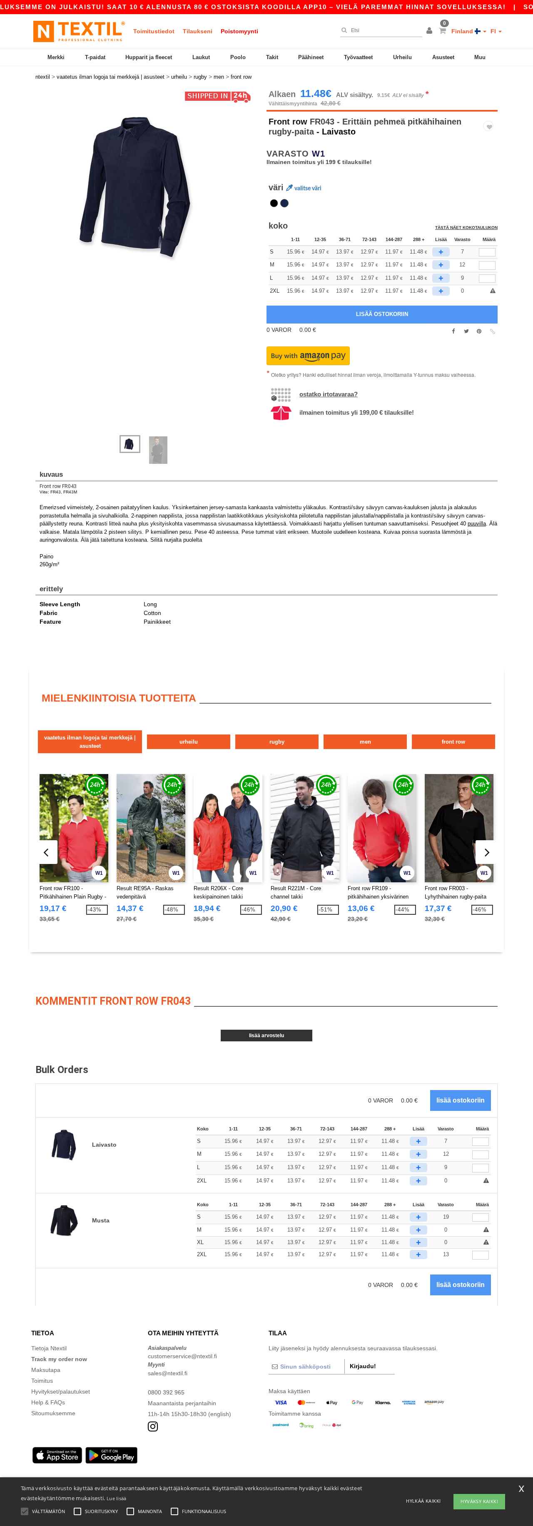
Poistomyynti (239, 31)
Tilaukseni (197, 31)
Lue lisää (117, 1498)
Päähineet (311, 57)
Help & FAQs (48, 1402)
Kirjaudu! (363, 1366)
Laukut (201, 57)
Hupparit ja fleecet (148, 57)
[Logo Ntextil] (79, 31)
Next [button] (41, 266)
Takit (272, 57)
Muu (480, 57)
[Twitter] (466, 331)
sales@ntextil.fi (167, 1373)
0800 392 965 (166, 1392)
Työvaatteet (358, 57)
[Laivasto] (284, 203)
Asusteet (443, 57)
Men (365, 742)
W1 (318, 153)
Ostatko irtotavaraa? (328, 394)
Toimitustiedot (153, 31)
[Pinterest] (479, 331)
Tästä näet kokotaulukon (466, 227)
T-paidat (95, 57)
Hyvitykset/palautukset (60, 1391)
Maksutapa (45, 1370)
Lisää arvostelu (266, 1035)
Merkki (56, 57)
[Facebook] (453, 331)
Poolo (238, 57)
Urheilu (402, 57)
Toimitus (42, 1380)
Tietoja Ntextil (49, 1348)
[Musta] (274, 203)
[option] (147, 185)
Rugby (276, 742)
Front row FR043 (58, 486)
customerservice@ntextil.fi (182, 1356)
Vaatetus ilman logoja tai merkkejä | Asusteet (90, 741)
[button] (430, 31)
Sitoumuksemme (53, 1413)
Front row (288, 121)
